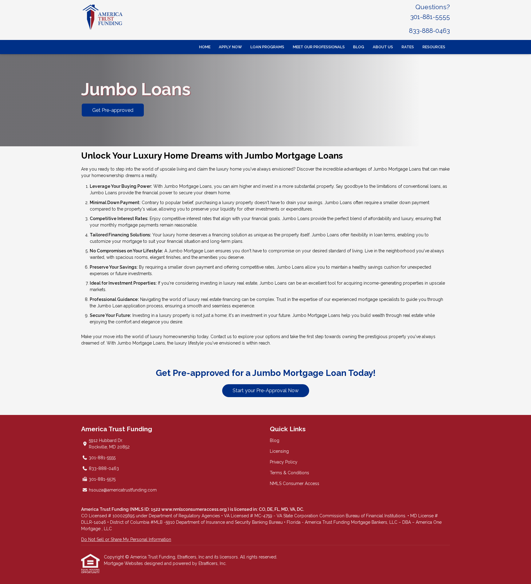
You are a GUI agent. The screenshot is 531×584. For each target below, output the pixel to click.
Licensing (279, 451)
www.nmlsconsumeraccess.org (194, 509)
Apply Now (230, 47)
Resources (434, 47)
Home (204, 47)
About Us (383, 47)
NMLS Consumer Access (294, 483)
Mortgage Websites (124, 563)
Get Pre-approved (112, 110)
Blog (358, 47)
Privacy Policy (283, 462)
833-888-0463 (429, 30)
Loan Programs (267, 47)
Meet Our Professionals (319, 47)
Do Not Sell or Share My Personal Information (126, 539)
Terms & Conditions (289, 472)
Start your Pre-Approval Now (266, 390)
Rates (408, 47)
